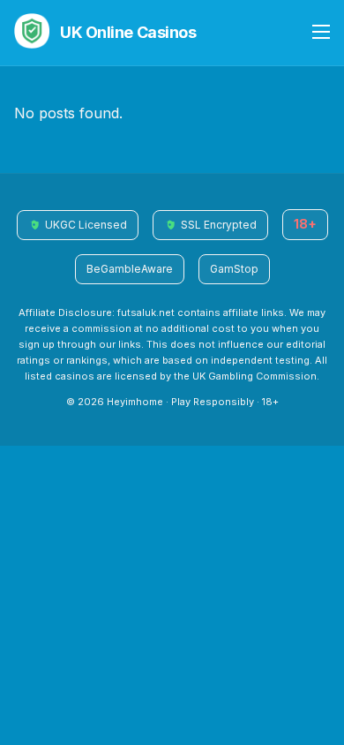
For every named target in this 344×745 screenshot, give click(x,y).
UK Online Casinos (128, 32)
